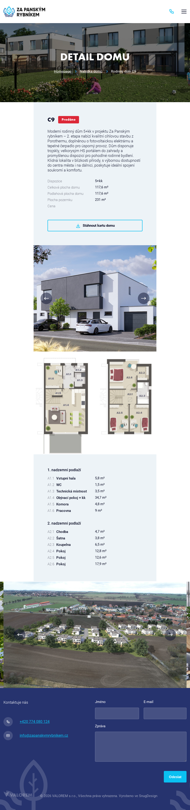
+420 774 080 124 (35, 721)
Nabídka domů (91, 71)
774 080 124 (173, 11)
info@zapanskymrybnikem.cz (44, 735)
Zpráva (100, 726)
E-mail (148, 702)
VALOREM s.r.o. (64, 796)
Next (143, 298)
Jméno (100, 702)
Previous (46, 298)
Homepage (62, 71)
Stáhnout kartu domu (99, 225)
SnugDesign (148, 796)
